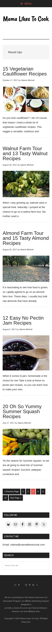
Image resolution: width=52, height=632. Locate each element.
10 (6, 498)
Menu (28, 3)
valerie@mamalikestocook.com (27, 544)
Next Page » (15, 499)
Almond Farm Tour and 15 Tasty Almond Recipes (26, 238)
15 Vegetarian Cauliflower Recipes (25, 71)
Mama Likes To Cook (26, 19)
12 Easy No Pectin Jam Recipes (23, 320)
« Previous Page (11, 492)
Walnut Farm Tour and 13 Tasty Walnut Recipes (25, 153)
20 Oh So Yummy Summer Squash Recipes (22, 411)
